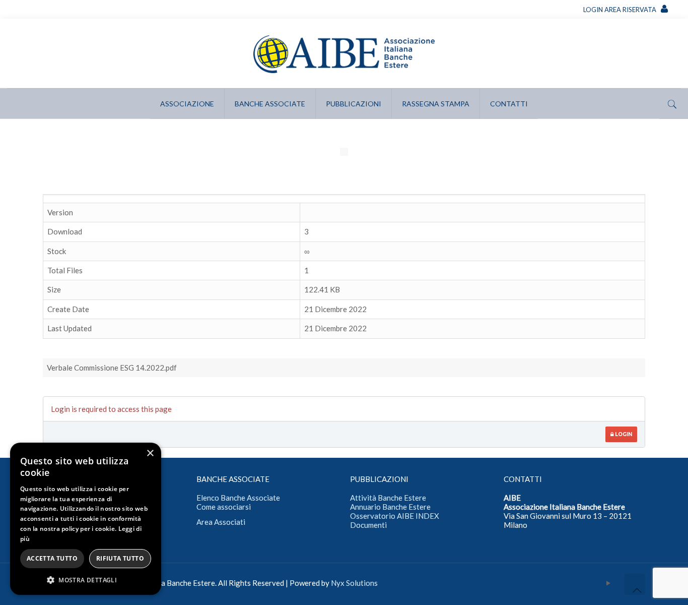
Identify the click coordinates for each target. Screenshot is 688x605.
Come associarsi (223, 506)
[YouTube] (608, 582)
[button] (85, 580)
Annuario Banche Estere (390, 506)
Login (622, 434)
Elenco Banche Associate (238, 497)
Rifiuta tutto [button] (120, 558)
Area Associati (220, 521)
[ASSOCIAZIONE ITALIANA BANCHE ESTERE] (344, 53)
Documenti (368, 524)
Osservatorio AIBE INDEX (394, 515)
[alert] (85, 519)
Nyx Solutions (354, 582)
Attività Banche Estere (388, 497)
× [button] (150, 453)
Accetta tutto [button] (52, 558)
